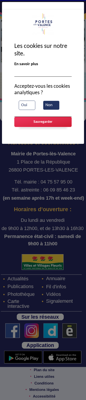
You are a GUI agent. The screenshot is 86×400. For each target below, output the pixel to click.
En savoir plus (26, 64)
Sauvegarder (43, 122)
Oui (24, 105)
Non (48, 105)
